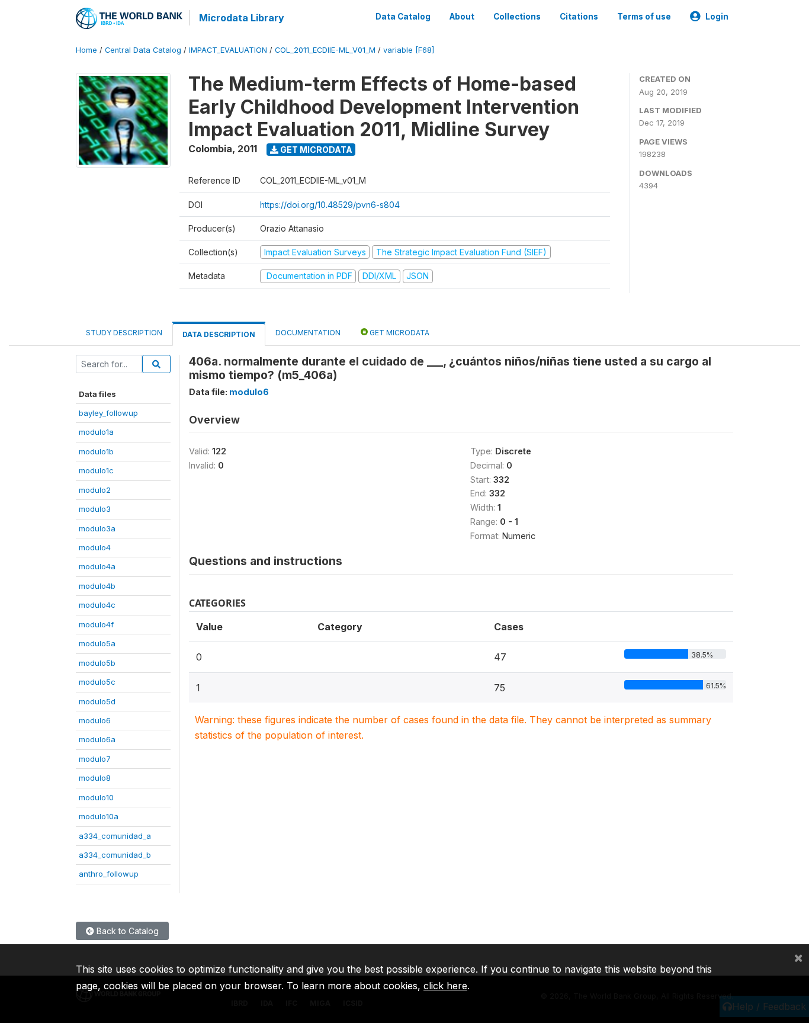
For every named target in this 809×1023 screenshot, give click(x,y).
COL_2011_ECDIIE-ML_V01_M (325, 50)
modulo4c (97, 605)
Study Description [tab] (124, 332)
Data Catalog (403, 16)
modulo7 (95, 759)
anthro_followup (109, 873)
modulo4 (95, 547)
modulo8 (95, 778)
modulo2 (95, 490)
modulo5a (97, 643)
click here (445, 986)
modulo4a (97, 566)
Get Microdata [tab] (398, 332)
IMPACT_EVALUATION (228, 50)
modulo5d (97, 701)
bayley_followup (108, 413)
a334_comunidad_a (115, 836)
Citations (579, 16)
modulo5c (97, 682)
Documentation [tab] (308, 332)
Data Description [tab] (218, 334)
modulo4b (97, 586)
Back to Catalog (126, 931)
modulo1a (96, 432)
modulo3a (97, 528)
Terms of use (644, 16)
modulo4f (96, 624)
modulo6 (95, 720)
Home (86, 50)
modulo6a (97, 739)
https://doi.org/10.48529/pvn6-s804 (330, 205)
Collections (517, 16)
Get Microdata (315, 150)
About (462, 16)
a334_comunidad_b (115, 855)
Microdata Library (241, 18)
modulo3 (95, 509)
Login (716, 16)
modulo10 (96, 797)
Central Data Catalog (143, 50)
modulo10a (98, 816)
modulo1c (96, 470)
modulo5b (97, 663)
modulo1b (96, 451)
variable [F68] (408, 50)
